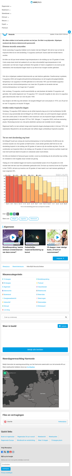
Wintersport (41, 306)
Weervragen (42, 298)
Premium (5, 28)
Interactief (7, 302)
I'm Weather (31, 367)
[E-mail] (8, 214)
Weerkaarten (53, 437)
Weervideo (41, 294)
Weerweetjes (42, 302)
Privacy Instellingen (6, 472)
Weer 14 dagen (43, 440)
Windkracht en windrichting (26, 440)
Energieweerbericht (10, 298)
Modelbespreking (43, 279)
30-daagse (7, 283)
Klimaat (4, 17)
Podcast (40, 283)
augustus (23, 219)
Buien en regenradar (7, 437)
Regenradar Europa (7, 440)
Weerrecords (42, 291)
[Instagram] (13, 452)
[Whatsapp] (11, 214)
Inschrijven (5, 469)
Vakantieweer (42, 287)
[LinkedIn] (8, 452)
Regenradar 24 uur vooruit (26, 437)
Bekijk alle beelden (35, 349)
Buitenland (7, 294)
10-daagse (7, 279)
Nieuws (4, 21)
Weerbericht (42, 437)
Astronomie (7, 291)
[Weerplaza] (36, 2)
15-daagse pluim (56, 440)
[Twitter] (17, 214)
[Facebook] (14, 214)
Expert (4, 24)
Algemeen (9, 227)
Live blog (7, 310)
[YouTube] (10, 452)
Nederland (5, 10)
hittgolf (14, 219)
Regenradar (6, 6)
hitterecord (33, 219)
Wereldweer (6, 13)
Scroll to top (69, 473)
